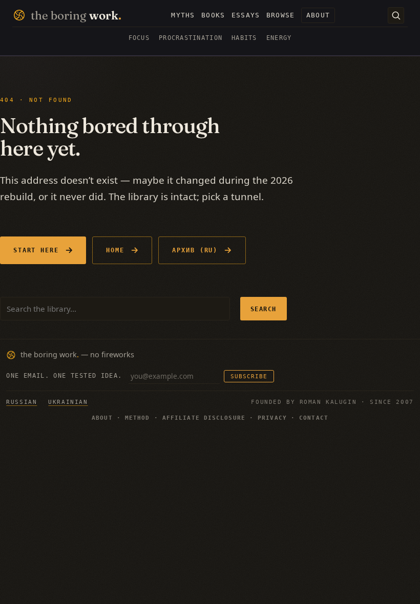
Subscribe (248, 376)
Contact (313, 418)
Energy (279, 37)
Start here (36, 250)
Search (263, 309)
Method (137, 418)
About (102, 418)
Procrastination (190, 37)
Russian (21, 402)
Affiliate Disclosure (203, 418)
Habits (244, 37)
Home (115, 250)
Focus (139, 37)
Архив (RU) (195, 250)
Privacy (272, 418)
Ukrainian (68, 402)
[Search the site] (396, 15)
